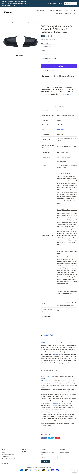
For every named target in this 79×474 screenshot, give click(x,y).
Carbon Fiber (40, 10)
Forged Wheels (55, 10)
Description (46, 76)
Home (3, 22)
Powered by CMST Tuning (46, 467)
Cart (62, 3)
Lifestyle (58, 14)
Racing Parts (70, 10)
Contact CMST (70, 14)
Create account (53, 3)
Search (3, 452)
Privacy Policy (5, 461)
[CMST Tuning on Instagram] (25, 452)
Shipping (43, 39)
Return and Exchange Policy (8, 454)
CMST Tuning (60, 129)
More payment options (49, 70)
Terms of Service (5, 456)
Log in (46, 3)
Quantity (43, 50)
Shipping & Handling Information (64, 76)
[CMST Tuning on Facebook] (22, 452)
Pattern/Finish (44, 43)
